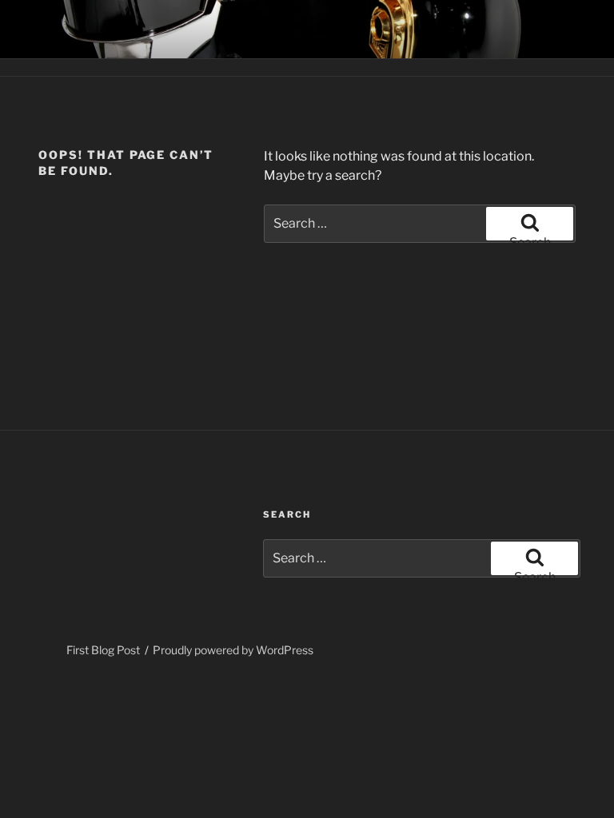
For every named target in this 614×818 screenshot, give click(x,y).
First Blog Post (103, 650)
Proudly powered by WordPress (233, 650)
